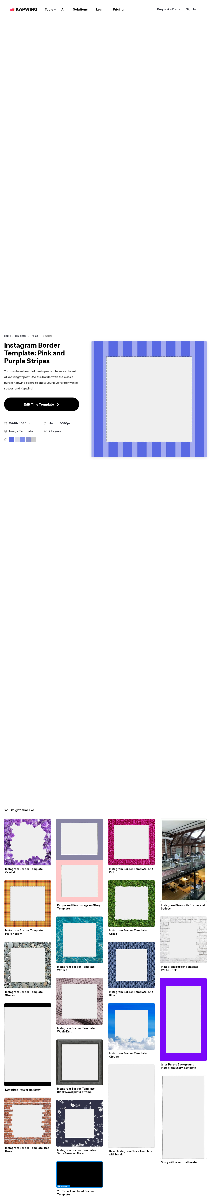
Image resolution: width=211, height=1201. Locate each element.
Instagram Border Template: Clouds (128, 1055)
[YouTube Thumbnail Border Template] (79, 1174)
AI (62, 9)
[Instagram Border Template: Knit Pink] (131, 842)
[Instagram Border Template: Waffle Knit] (79, 1001)
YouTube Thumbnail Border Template (76, 1192)
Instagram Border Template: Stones (24, 993)
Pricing (118, 9)
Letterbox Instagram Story (23, 1089)
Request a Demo (169, 9)
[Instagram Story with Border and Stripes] (183, 860)
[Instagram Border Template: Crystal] (27, 842)
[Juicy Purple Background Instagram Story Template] (183, 1019)
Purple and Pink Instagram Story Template (79, 907)
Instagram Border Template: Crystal (24, 870)
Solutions (80, 9)
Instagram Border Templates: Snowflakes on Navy (77, 1151)
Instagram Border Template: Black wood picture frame (76, 1090)
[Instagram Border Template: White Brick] (183, 940)
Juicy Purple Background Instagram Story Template (178, 1066)
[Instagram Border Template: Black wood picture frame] (79, 1062)
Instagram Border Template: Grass (128, 932)
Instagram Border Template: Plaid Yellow (24, 932)
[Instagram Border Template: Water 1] (79, 940)
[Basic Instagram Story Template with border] (131, 1106)
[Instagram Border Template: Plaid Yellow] (27, 903)
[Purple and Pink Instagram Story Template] (79, 860)
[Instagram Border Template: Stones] (27, 965)
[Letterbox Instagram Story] (27, 1044)
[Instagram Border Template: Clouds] (131, 1026)
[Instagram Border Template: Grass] (131, 903)
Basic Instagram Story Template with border (131, 1152)
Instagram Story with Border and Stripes (183, 907)
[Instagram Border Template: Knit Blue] (131, 965)
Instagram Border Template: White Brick (180, 968)
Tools (49, 9)
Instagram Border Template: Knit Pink (131, 870)
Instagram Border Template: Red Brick (27, 1149)
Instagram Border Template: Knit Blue (131, 993)
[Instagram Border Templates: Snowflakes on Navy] (79, 1123)
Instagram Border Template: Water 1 (76, 968)
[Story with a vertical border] (183, 1117)
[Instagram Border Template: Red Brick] (27, 1121)
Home (7, 335)
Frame (34, 335)
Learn (100, 9)
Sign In (191, 9)
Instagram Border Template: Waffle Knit (76, 1029)
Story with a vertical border (179, 1162)
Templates (20, 335)
